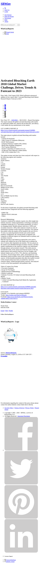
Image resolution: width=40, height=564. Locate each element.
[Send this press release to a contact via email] (5, 105)
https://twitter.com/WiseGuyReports (16, 295)
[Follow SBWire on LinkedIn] (21, 552)
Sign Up (6, 10)
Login (6, 11)
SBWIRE (14, 120)
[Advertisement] (20, 56)
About (6, 21)
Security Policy (8, 408)
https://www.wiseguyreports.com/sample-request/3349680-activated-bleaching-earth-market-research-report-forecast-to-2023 (20, 131)
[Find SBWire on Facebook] (21, 450)
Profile (11, 310)
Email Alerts (10, 32)
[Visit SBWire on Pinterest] (21, 518)
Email (2, 310)
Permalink (4, 356)
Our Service (8, 15)
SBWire (6, 3)
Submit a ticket (10, 561)
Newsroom (7, 18)
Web (6, 310)
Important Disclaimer (24, 416)
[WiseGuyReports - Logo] (10, 346)
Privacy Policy (29, 408)
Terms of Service (19, 408)
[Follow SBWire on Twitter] (21, 484)
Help (5, 20)
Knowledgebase (11, 560)
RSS (7, 34)
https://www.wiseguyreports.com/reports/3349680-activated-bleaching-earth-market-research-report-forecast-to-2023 (18, 287)
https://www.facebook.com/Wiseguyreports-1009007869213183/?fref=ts (17, 297)
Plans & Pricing (9, 16)
